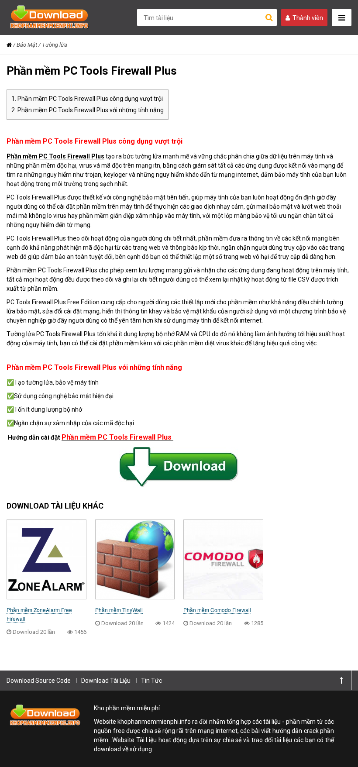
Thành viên (308, 17)
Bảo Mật (27, 44)
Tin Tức (151, 680)
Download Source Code (39, 680)
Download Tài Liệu (106, 680)
